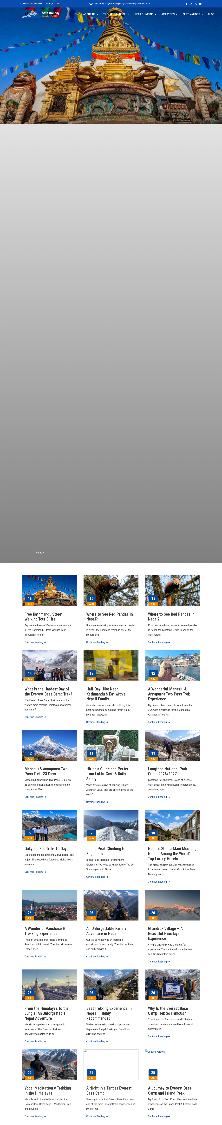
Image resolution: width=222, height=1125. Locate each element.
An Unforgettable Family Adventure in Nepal (106, 931)
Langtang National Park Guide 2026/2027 (167, 771)
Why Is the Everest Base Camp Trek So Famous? (168, 1011)
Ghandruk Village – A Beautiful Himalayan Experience (165, 933)
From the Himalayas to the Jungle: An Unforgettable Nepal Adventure (47, 1013)
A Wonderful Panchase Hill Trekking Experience (47, 931)
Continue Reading (34, 642)
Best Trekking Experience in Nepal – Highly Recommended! (109, 1013)
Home (39, 552)
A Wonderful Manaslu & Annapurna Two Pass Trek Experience (169, 694)
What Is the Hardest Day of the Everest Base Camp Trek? (48, 691)
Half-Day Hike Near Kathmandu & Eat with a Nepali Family (106, 694)
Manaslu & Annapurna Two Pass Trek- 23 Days (46, 771)
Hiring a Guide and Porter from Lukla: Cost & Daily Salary (107, 773)
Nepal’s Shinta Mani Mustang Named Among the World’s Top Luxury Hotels (172, 853)
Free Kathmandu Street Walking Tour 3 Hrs (44, 617)
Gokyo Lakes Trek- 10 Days (47, 848)
